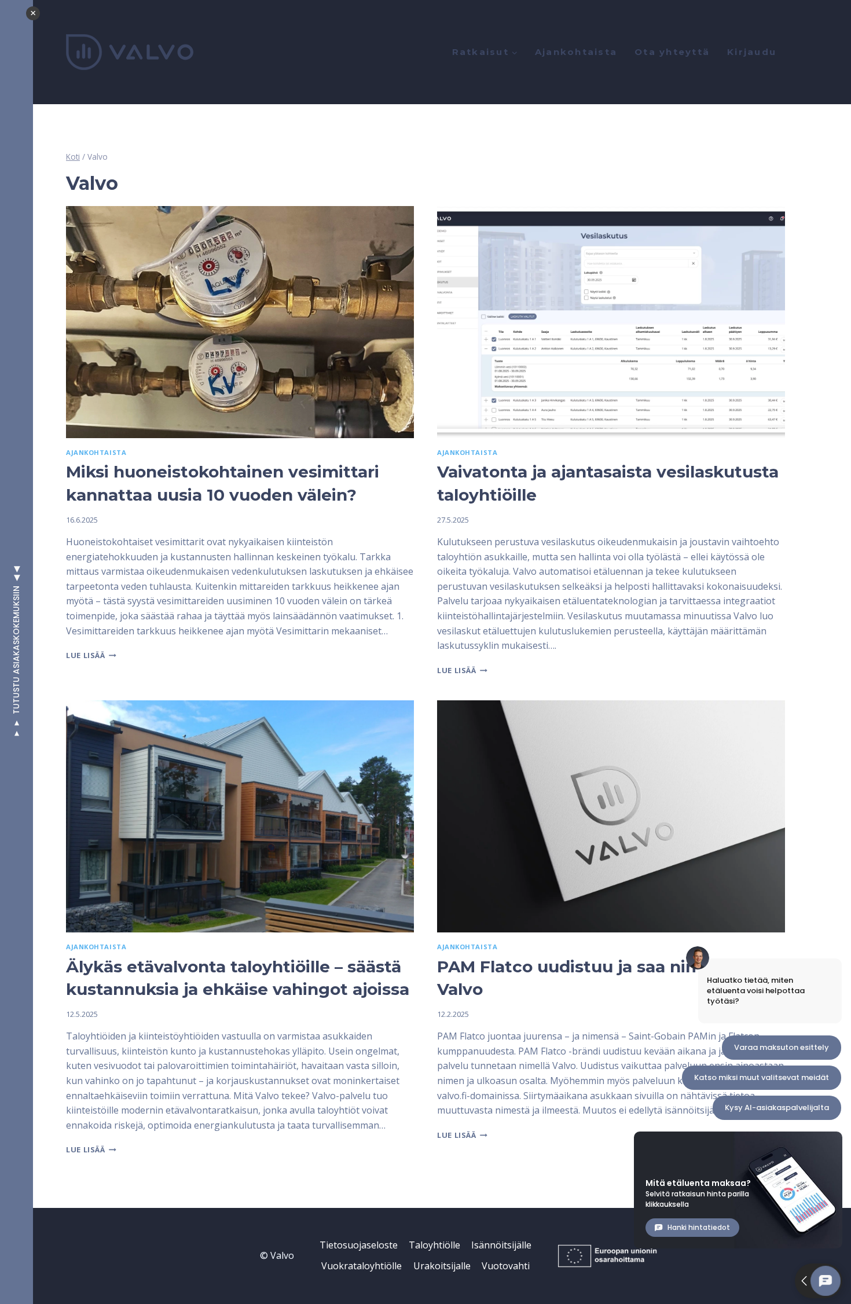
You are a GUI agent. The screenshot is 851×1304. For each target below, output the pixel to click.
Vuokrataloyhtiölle (361, 1265)
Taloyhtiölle (434, 1245)
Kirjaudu (751, 51)
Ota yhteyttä (672, 51)
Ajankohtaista (576, 51)
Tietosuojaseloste (359, 1245)
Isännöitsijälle (501, 1245)
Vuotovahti (506, 1265)
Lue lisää (91, 655)
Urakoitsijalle (442, 1265)
